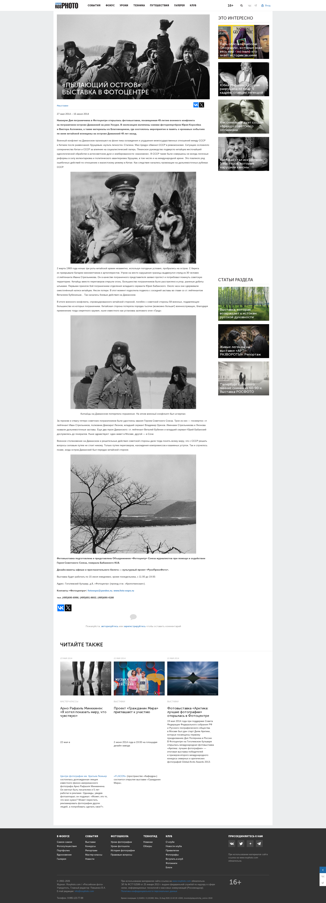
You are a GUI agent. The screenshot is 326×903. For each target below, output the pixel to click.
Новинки (148, 842)
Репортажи (91, 850)
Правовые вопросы (121, 854)
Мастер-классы (69, 701)
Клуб (193, 5)
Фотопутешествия (67, 846)
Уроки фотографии (121, 842)
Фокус (110, 5)
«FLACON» (120, 776)
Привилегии (172, 850)
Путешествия (159, 5)
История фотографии (123, 850)
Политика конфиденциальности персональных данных (149, 891)
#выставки (62, 105)
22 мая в (65, 742)
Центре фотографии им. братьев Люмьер (83, 776)
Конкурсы (90, 846)
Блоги (169, 867)
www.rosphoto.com (249, 857)
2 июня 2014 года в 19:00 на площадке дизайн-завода (135, 744)
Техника (139, 5)
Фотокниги (171, 863)
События (94, 5)
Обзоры (147, 846)
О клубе (170, 842)
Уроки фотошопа (120, 846)
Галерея (179, 5)
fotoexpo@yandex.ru (100, 590)
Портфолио (63, 850)
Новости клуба (174, 846)
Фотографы (172, 854)
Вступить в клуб (174, 859)
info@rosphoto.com (84, 891)
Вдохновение (64, 854)
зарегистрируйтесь (135, 626)
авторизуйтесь (109, 626)
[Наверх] (321, 891)
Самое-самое (64, 842)
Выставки (119, 701)
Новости (89, 859)
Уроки (124, 5)
